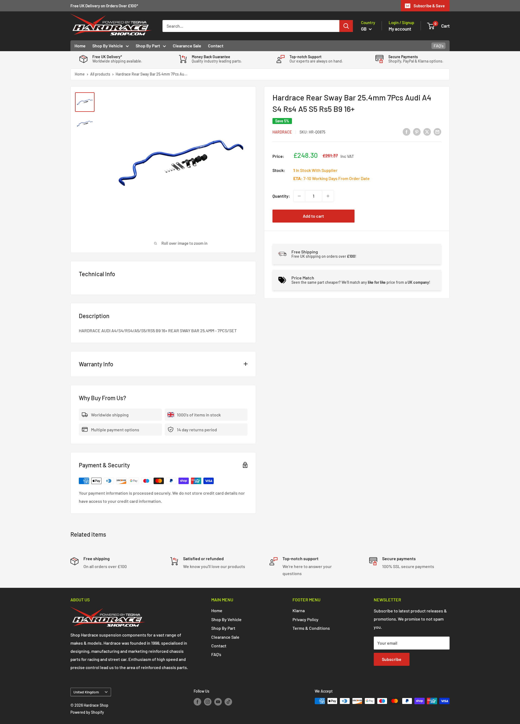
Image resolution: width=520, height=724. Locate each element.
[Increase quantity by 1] (328, 196)
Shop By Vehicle (107, 45)
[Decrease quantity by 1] (299, 196)
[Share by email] (437, 131)
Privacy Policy (305, 619)
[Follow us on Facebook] (197, 701)
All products (100, 74)
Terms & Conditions (311, 628)
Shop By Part (148, 45)
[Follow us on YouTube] (218, 701)
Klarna (298, 610)
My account (400, 28)
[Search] (346, 26)
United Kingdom (86, 692)
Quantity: (281, 195)
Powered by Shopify (87, 712)
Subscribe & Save (429, 5)
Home (80, 45)
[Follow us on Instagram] (208, 701)
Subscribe (391, 659)
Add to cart (313, 215)
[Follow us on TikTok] (228, 701)
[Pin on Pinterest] (417, 131)
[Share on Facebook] (406, 131)
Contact (215, 45)
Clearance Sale (187, 45)
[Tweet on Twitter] (427, 131)
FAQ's (439, 45)
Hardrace (282, 132)
